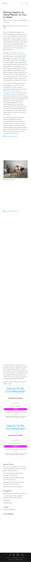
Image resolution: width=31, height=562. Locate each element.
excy (6, 20)
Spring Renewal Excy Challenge (12, 486)
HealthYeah (6, 500)
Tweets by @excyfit (9, 509)
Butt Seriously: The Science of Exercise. (15, 493)
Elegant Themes (19, 557)
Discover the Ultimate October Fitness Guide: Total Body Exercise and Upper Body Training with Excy (14, 468)
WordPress (19, 559)
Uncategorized (21, 20)
